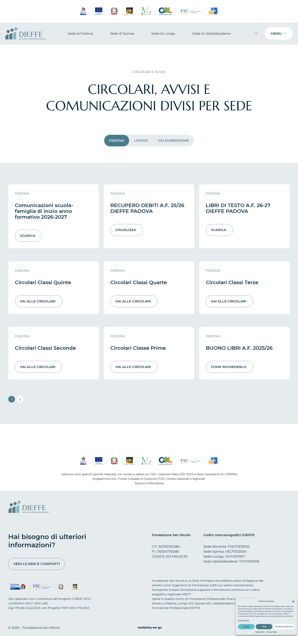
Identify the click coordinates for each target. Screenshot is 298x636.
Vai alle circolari (37, 301)
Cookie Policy (260, 632)
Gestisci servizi (243, 620)
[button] (293, 601)
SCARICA (27, 236)
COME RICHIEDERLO (228, 367)
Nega (264, 626)
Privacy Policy (272, 632)
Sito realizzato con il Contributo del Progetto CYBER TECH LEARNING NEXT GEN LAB (49, 601)
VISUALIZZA (125, 230)
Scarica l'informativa (149, 483)
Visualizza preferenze (284, 626)
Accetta (246, 626)
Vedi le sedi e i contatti (36, 564)
